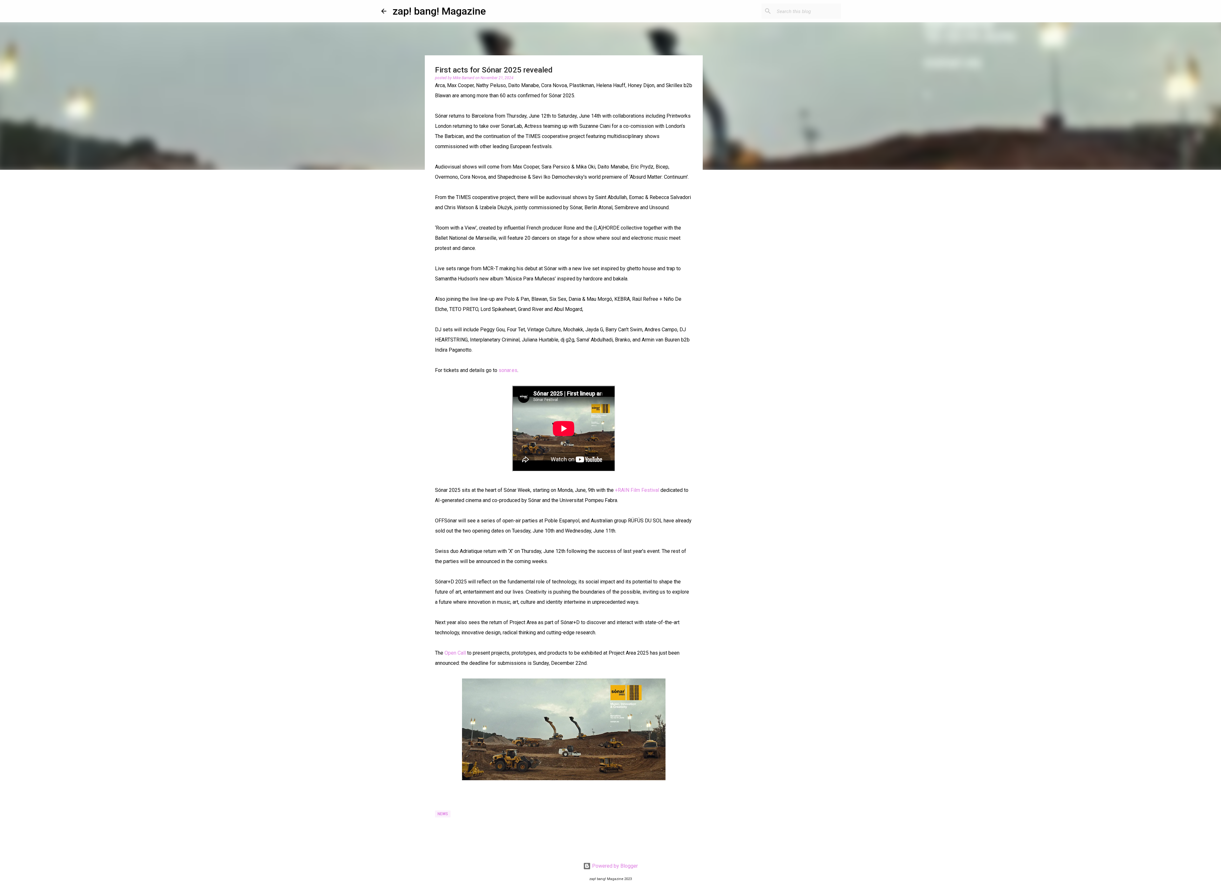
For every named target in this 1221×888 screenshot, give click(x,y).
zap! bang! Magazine (439, 11)
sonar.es (508, 370)
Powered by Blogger (614, 866)
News (443, 814)
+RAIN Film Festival (637, 490)
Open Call (455, 653)
